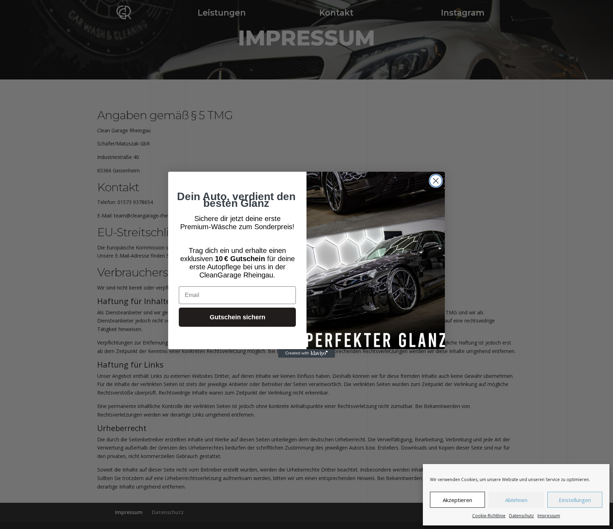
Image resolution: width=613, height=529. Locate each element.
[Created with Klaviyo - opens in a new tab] (306, 353)
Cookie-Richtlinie (489, 516)
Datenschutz (521, 516)
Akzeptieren (457, 499)
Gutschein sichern (237, 317)
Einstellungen (575, 499)
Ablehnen (516, 499)
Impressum (548, 516)
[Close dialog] (436, 181)
